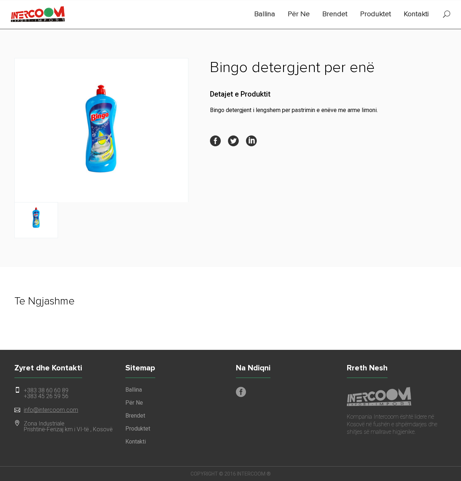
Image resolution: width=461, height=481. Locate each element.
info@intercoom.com (51, 409)
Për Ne (299, 14)
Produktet (375, 14)
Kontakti (416, 14)
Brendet (335, 14)
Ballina (264, 14)
